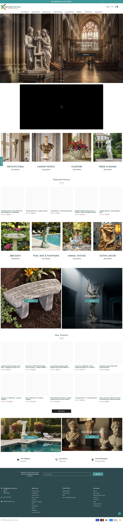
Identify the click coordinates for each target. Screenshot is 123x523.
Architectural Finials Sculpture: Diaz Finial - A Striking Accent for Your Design (10, 366)
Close (102, 1)
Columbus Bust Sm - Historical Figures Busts (110, 211)
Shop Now (86, 54)
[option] (61, 48)
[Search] (112, 7)
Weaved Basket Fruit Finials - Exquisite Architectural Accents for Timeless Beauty (60, 398)
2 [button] (61, 80)
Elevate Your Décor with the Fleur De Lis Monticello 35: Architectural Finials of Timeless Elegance (109, 398)
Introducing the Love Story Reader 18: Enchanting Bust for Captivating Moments (11, 211)
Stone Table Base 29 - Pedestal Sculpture (34, 398)
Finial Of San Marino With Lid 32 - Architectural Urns (108, 366)
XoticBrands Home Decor (11, 520)
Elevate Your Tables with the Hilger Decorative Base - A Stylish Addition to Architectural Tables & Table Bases (36, 366)
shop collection (15, 169)
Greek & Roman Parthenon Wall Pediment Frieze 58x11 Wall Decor (59, 366)
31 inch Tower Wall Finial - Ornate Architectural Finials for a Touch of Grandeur (84, 366)
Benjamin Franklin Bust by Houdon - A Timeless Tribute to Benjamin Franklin (85, 211)
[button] (7, 48)
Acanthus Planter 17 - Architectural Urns (86, 398)
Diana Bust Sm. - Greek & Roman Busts (61, 211)
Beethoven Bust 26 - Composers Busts (36, 211)
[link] (15, 147)
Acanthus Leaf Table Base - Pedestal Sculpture (11, 398)
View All (61, 183)
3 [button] (63, 80)
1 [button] (59, 80)
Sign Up (98, 474)
